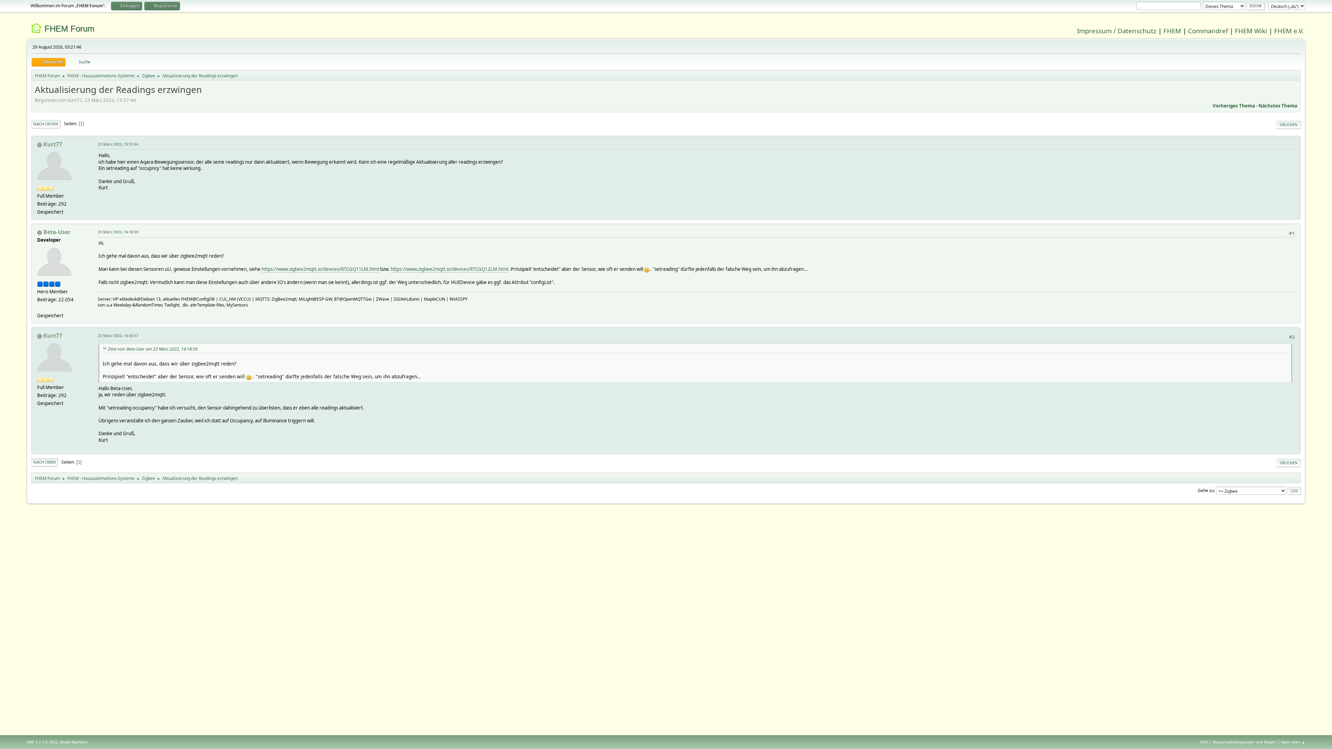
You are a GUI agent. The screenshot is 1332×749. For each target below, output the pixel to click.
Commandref (1208, 30)
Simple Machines (73, 742)
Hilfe (1204, 741)
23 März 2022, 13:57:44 (118, 144)
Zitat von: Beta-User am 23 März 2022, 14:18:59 (153, 349)
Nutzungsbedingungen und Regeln (1244, 741)
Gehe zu (1206, 490)
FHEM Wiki (1251, 30)
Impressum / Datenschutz (1116, 30)
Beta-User (56, 232)
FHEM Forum (69, 28)
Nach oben (44, 462)
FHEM (1172, 30)
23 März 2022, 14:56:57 (118, 335)
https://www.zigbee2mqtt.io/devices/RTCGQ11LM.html (320, 269)
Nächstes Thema (1277, 106)
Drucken (1289, 124)
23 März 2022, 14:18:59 (118, 231)
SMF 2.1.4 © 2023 (42, 742)
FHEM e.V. (1289, 30)
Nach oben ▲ (1293, 741)
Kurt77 (52, 144)
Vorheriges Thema (1234, 106)
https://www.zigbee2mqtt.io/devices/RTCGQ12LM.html (449, 269)
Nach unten (45, 124)
